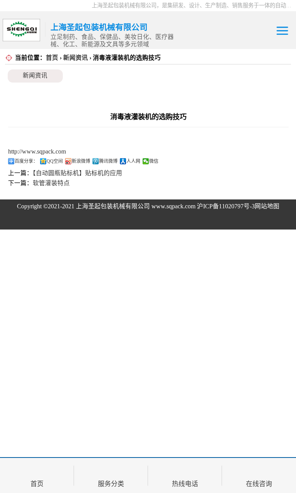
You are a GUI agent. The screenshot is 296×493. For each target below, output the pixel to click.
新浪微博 (81, 161)
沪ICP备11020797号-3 (226, 206)
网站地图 (267, 206)
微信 (153, 161)
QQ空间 (55, 161)
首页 (52, 57)
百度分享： (26, 161)
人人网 (133, 161)
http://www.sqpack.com (37, 151)
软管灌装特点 (51, 183)
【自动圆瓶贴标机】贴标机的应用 (77, 173)
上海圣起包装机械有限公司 (113, 206)
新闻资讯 (75, 57)
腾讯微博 (108, 161)
